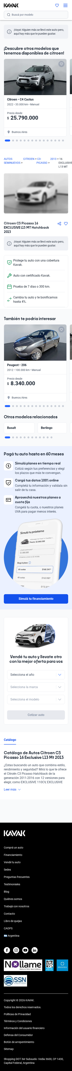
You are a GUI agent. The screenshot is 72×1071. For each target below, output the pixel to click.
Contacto (9, 913)
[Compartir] (59, 223)
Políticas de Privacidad (17, 1014)
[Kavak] (9, 5)
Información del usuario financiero (24, 1028)
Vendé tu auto (12, 862)
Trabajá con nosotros (16, 906)
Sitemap (9, 1049)
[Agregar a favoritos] (66, 223)
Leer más (10, 789)
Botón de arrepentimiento (19, 1042)
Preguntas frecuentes (17, 876)
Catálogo (10, 740)
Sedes (7, 869)
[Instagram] (16, 950)
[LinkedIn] (34, 950)
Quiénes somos (13, 899)
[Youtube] (25, 950)
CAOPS (8, 928)
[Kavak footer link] (14, 835)
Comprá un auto (13, 847)
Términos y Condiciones (18, 1021)
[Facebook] (7, 950)
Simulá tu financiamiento (36, 599)
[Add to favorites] (61, 64)
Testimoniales (12, 884)
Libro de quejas (13, 921)
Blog (6, 891)
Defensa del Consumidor (18, 1035)
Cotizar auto (36, 715)
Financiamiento (13, 854)
